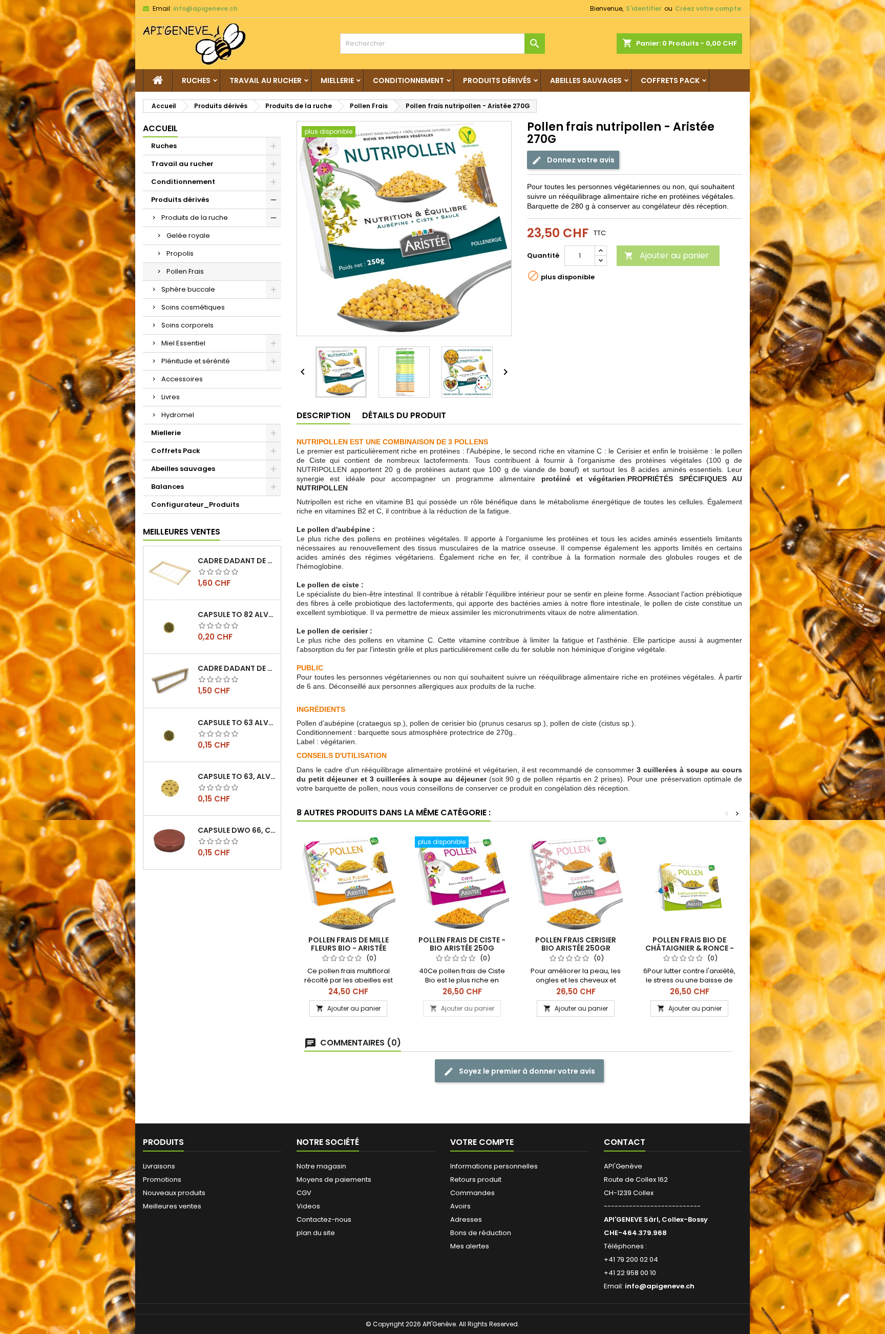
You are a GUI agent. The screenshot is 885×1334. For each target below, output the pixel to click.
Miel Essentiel (183, 343)
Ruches (196, 80)
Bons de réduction (480, 1233)
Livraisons (159, 1166)
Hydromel (177, 415)
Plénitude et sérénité (195, 361)
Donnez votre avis (580, 160)
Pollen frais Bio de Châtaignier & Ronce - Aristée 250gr (689, 948)
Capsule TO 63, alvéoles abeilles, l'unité (237, 776)
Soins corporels (187, 325)
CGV (304, 1193)
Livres (170, 397)
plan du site (316, 1233)
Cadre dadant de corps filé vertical (237, 561)
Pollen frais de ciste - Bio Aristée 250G (461, 944)
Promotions (162, 1179)
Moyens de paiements (334, 1179)
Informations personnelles (494, 1166)
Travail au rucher (265, 80)
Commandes (472, 1193)
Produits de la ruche (194, 217)
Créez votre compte (708, 8)
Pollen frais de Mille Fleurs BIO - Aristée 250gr (348, 948)
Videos (308, 1206)
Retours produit (475, 1179)
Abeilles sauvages (586, 80)
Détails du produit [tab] (404, 415)
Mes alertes (469, 1246)
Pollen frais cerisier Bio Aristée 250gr (575, 944)
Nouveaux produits (174, 1193)
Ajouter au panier (666, 255)
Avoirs (460, 1206)
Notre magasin (321, 1166)
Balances (167, 486)
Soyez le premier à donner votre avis (526, 1071)
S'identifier (644, 8)
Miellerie (337, 80)
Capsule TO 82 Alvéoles (237, 614)
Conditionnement (408, 80)
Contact (624, 1142)
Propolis (180, 253)
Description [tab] (323, 415)
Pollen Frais (185, 271)
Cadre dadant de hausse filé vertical (237, 668)
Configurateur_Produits (195, 504)
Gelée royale (188, 235)
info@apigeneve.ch (205, 8)
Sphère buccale (188, 289)
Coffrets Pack (670, 80)
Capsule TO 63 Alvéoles (237, 723)
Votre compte (482, 1142)
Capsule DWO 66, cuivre (237, 830)
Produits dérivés (497, 80)
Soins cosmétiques (193, 307)
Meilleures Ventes (181, 532)
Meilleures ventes (172, 1206)
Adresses (466, 1219)
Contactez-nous (324, 1219)
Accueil (160, 128)
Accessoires (182, 379)
